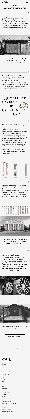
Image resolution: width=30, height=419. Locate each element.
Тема (3, 377)
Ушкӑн (3, 386)
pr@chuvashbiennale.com (7, 411)
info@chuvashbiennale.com (7, 409)
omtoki (13, 348)
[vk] (5, 364)
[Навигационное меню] (27, 2)
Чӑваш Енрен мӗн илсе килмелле (9, 403)
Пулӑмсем (4, 394)
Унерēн (3, 381)
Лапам (3, 384)
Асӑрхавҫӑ (4, 379)
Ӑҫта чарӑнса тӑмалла (6, 401)
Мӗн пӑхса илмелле (6, 396)
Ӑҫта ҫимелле (5, 399)
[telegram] (2, 364)
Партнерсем (4, 388)
